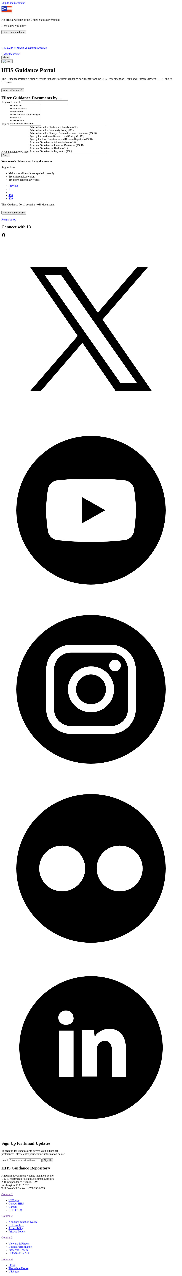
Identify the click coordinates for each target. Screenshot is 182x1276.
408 (11, 195)
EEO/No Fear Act (19, 1253)
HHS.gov (14, 1200)
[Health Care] (25, 105)
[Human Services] (25, 108)
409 (11, 198)
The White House (18, 1268)
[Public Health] (25, 120)
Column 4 (7, 1259)
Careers (13, 1206)
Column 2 (7, 1215)
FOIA (12, 1265)
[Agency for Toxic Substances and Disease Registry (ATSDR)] (67, 139)
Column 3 (7, 1237)
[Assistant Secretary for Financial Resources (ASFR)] (67, 145)
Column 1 (7, 1194)
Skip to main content (13, 2)
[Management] (25, 111)
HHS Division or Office (14, 151)
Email (4, 1160)
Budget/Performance (20, 1246)
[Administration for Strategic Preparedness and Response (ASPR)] (67, 133)
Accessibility (16, 1228)
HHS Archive (16, 1225)
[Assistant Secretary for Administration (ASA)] (67, 142)
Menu (6, 57)
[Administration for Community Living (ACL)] (67, 130)
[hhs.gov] (5, 41)
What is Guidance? (12, 90)
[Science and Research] (25, 123)
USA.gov (14, 1271)
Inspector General (18, 1249)
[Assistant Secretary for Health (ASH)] (67, 148)
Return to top (8, 219)
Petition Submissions (14, 212)
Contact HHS (16, 1203)
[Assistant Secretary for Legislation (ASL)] (67, 151)
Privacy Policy (17, 1231)
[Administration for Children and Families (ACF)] (67, 127)
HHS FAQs (15, 1209)
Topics (5, 123)
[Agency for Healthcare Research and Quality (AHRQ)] (67, 136)
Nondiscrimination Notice (23, 1221)
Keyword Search (10, 102)
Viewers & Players (19, 1243)
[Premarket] (25, 117)
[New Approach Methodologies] (25, 114)
